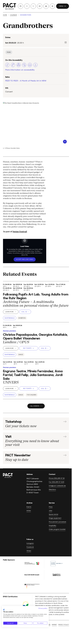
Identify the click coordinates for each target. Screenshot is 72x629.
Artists (29, 511)
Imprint (54, 624)
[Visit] (27, 6)
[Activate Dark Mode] (52, 6)
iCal (23, 312)
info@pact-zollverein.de (57, 486)
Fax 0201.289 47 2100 (56, 482)
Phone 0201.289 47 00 (56, 478)
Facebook (30, 547)
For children (31, 395)
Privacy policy (63, 624)
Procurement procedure (57, 522)
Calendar (13, 15)
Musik (9, 52)
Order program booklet (57, 529)
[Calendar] (20, 6)
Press (50, 507)
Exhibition (22, 318)
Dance (20, 354)
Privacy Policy (24, 263)
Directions (52, 489)
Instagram (30, 543)
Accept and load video (24, 259)
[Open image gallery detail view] (65, 141)
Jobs (50, 511)
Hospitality (52, 526)
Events (29, 507)
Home (5, 15)
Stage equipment (55, 518)
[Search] (33, 6)
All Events (34, 406)
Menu (61, 6)
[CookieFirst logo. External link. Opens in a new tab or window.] (4, 610)
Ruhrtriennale (10, 318)
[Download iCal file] (65, 42)
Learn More (9, 312)
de (40, 6)
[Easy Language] (46, 6)
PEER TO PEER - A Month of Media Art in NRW (25, 81)
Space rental (53, 514)
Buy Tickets (27, 348)
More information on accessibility (20, 70)
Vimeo (29, 551)
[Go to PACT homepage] (9, 6)
